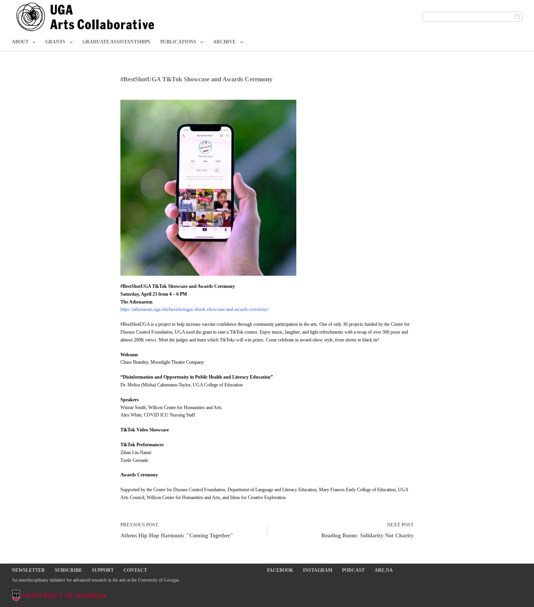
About (20, 42)
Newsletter (28, 570)
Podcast (353, 570)
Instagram (317, 570)
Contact (135, 570)
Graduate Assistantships (116, 42)
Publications (178, 42)
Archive (224, 42)
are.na (384, 570)
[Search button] (517, 16)
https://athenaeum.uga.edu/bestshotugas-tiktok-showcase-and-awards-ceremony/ (194, 309)
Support (103, 570)
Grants (55, 42)
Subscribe (68, 570)
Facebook (280, 570)
